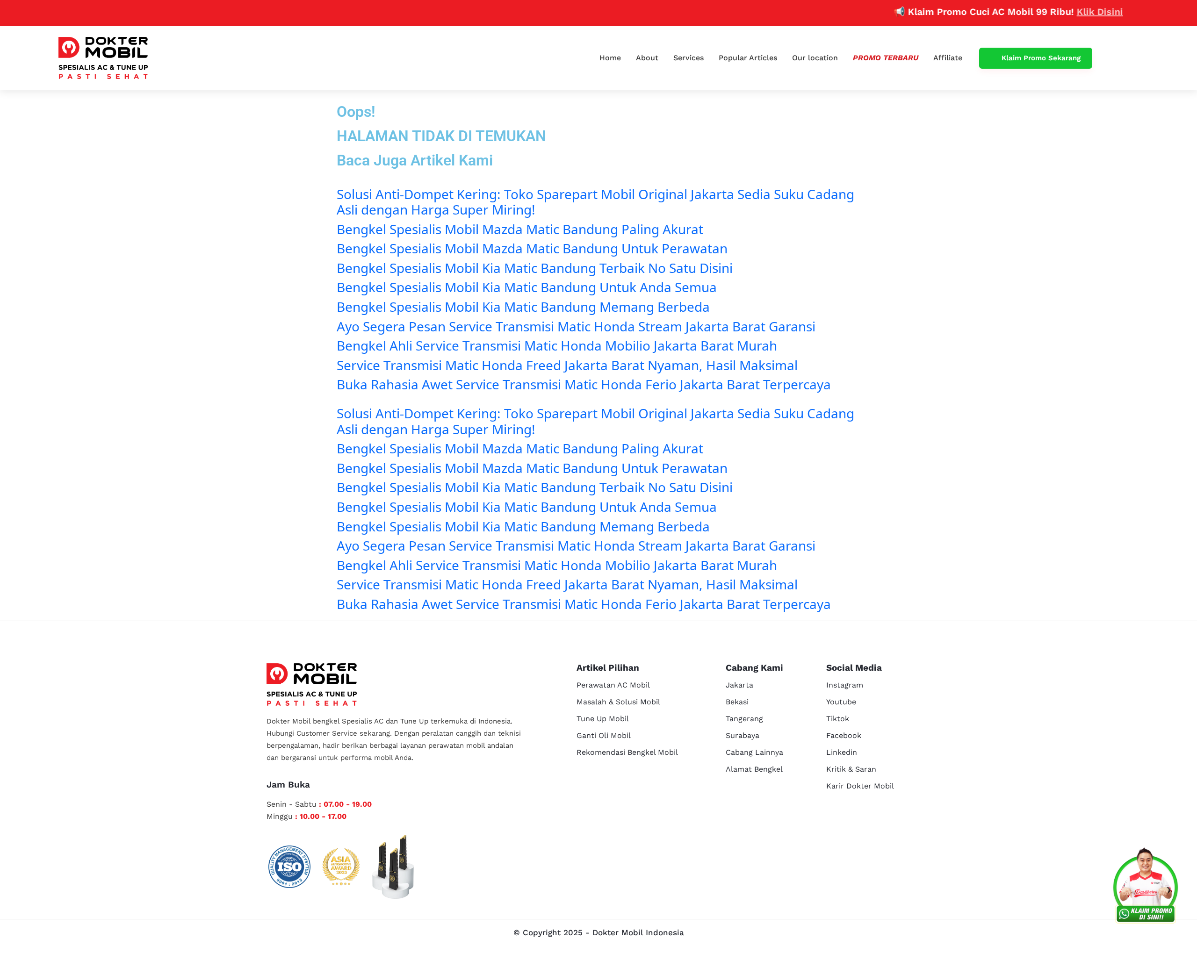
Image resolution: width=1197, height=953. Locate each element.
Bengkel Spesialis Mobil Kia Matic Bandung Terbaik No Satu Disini (535, 268)
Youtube (841, 701)
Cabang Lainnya (754, 752)
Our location (815, 57)
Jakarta (739, 685)
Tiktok (837, 718)
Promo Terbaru (885, 57)
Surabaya (742, 735)
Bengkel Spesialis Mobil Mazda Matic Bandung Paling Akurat (520, 229)
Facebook (843, 735)
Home (610, 57)
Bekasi (737, 701)
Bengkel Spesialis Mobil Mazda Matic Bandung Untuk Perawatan (532, 248)
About (647, 57)
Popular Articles (748, 57)
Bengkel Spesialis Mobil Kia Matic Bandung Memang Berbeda (523, 306)
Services (688, 57)
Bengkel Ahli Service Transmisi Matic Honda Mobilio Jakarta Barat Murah (557, 345)
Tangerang (744, 718)
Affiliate (947, 57)
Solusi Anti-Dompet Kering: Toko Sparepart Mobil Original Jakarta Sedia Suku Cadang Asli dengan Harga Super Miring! (595, 202)
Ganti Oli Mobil (604, 735)
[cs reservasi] (1145, 887)
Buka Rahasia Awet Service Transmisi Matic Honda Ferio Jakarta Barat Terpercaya (584, 384)
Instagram (844, 685)
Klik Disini (1078, 11)
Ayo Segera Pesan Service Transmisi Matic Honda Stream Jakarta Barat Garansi (576, 326)
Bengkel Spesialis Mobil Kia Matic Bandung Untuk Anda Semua (527, 287)
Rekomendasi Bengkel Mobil (627, 752)
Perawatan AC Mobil (613, 685)
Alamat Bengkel (754, 769)
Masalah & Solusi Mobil (618, 701)
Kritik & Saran (851, 769)
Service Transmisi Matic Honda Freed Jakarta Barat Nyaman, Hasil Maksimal (567, 365)
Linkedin (841, 752)
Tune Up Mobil (603, 718)
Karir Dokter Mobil (860, 785)
